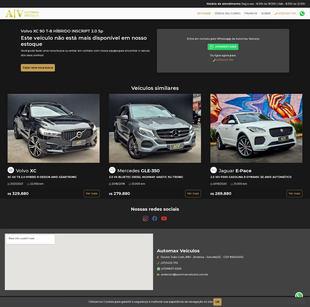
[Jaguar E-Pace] (256, 128)
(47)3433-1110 (224, 59)
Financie (250, 13)
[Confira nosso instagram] (145, 216)
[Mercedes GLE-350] (155, 128)
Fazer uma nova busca (38, 67)
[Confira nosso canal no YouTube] (164, 216)
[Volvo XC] (53, 128)
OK (217, 301)
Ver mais (92, 193)
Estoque (204, 13)
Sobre (266, 13)
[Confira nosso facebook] (155, 216)
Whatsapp (302, 13)
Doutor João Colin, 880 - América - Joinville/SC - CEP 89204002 (201, 257)
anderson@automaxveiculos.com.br (184, 274)
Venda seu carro (228, 13)
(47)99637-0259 (225, 46)
